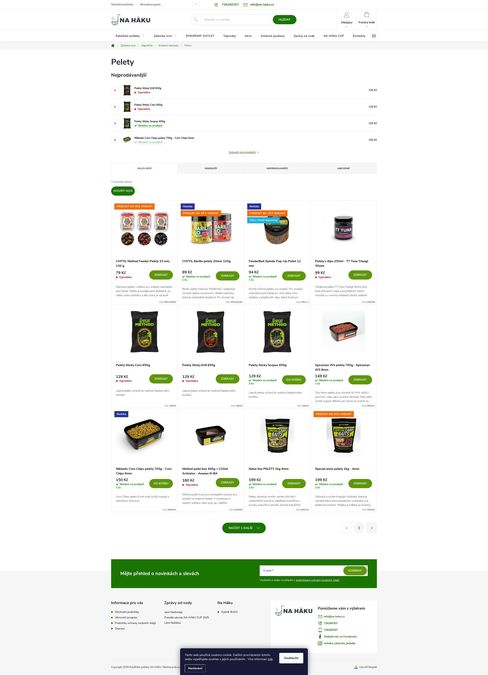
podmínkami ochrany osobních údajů (318, 580)
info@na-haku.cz (334, 616)
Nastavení (195, 668)
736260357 (331, 623)
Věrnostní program (150, 4)
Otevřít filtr (123, 191)
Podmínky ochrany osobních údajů (135, 623)
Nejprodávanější (277, 168)
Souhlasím (291, 658)
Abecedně (343, 168)
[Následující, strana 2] (359, 528)
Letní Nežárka (172, 623)
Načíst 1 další (241, 528)
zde (270, 659)
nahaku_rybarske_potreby (339, 643)
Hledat (285, 20)
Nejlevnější (144, 168)
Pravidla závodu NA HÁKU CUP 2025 (186, 617)
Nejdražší (211, 168)
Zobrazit (161, 275)
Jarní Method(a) (173, 612)
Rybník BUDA (229, 612)
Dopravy (120, 628)
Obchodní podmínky (122, 4)
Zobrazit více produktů (242, 152)
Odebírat (355, 570)
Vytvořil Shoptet (368, 667)
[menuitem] (130, 36)
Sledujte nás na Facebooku (340, 636)
